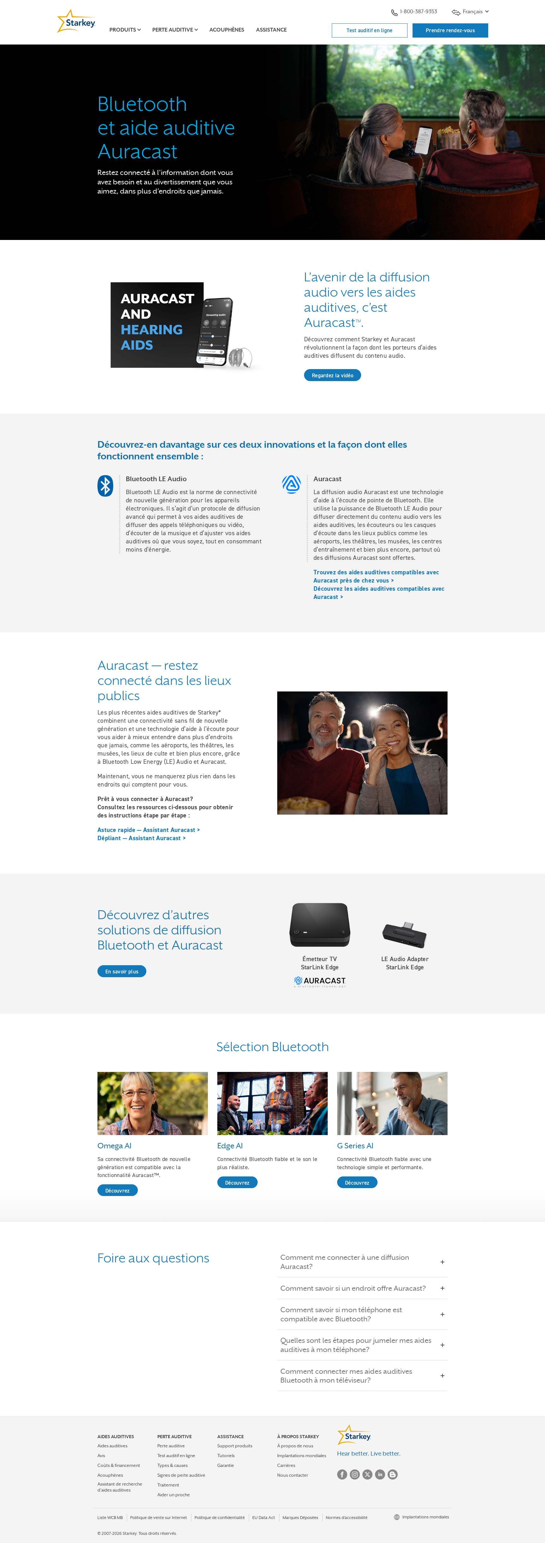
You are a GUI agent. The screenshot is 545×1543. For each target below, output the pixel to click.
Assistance (271, 30)
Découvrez (117, 1190)
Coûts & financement (118, 1465)
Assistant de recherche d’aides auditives (119, 1486)
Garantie (225, 1465)
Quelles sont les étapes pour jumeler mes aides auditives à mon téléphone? (355, 1345)
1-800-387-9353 (418, 12)
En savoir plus (121, 971)
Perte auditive (171, 1445)
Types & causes (172, 1465)
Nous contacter (292, 1475)
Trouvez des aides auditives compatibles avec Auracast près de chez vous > (376, 576)
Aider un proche (173, 1494)
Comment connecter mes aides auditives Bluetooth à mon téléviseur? (346, 1376)
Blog (393, 1474)
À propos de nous (295, 1445)
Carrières (286, 1465)
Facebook (342, 1474)
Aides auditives (112, 1445)
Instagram (355, 1474)
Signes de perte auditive (181, 1475)
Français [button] (473, 12)
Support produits (234, 1445)
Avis (101, 1455)
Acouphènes (226, 30)
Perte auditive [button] (172, 30)
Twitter (367, 1474)
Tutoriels (226, 1455)
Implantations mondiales (301, 1455)
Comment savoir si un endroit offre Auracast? (353, 1288)
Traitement (168, 1484)
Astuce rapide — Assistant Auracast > (149, 830)
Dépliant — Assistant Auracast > (141, 838)
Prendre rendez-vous (450, 30)
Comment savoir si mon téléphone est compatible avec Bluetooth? (341, 1314)
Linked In (380, 1474)
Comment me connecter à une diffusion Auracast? (344, 1262)
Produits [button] (122, 30)
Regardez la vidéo (332, 375)
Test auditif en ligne (369, 30)
